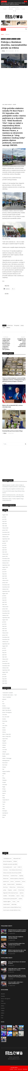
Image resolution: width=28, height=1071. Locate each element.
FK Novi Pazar (10, 325)
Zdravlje (4, 815)
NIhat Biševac (19, 884)
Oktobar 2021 (5, 641)
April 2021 (4, 654)
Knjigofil (4, 740)
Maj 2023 (4, 600)
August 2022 (5, 619)
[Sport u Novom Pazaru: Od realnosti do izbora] (4, 963)
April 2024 (4, 576)
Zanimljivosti (5, 813)
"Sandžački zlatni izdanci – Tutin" (9, 695)
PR (3, 775)
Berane (4, 705)
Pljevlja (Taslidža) (6, 771)
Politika (4, 773)
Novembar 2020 (6, 665)
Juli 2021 (4, 648)
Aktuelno (7, 34)
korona (12, 881)
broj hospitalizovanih (7, 867)
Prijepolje (4, 780)
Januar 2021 (5, 661)
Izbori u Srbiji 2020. (6, 734)
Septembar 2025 (6, 538)
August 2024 (5, 567)
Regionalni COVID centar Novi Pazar (10, 892)
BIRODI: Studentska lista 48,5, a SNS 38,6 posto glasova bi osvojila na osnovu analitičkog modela (13, 495)
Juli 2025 (4, 543)
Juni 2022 (4, 624)
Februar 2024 (5, 580)
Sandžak (4, 791)
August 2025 (5, 541)
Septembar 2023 (6, 591)
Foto (3, 723)
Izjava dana (5, 738)
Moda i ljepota (5, 754)
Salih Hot (21, 892)
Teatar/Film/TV (5, 799)
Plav (3, 769)
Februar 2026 (5, 528)
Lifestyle (4, 751)
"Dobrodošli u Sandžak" (7, 692)
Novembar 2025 (6, 534)
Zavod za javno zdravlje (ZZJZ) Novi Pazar (11, 910)
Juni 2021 (4, 650)
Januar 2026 (5, 530)
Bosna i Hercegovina (7, 712)
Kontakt (23, 9)
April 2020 (4, 681)
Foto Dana (4, 725)
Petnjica (4, 767)
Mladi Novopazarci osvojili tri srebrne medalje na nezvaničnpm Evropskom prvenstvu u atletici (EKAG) (13, 485)
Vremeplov (4, 810)
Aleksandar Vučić (16, 858)
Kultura (4, 747)
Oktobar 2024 (5, 563)
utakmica (8, 327)
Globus (3, 727)
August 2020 (5, 672)
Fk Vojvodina (16, 325)
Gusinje (4, 730)
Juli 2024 (4, 569)
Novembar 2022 (6, 613)
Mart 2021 (4, 657)
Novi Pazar (14, 38)
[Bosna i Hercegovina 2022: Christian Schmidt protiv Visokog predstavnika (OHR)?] (4, 977)
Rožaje (3, 789)
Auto (3, 703)
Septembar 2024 (6, 565)
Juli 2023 (4, 595)
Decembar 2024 (5, 558)
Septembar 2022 (6, 617)
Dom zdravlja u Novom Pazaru (15, 870)
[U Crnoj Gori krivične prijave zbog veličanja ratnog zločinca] (4, 945)
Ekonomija (4, 721)
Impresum (11, 9)
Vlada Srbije (13, 904)
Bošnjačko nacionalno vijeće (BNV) (10, 864)
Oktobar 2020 (5, 667)
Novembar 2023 (6, 587)
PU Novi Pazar (21, 890)
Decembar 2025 (5, 532)
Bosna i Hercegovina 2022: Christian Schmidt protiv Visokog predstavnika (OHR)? (17, 977)
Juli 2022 (4, 622)
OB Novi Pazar (12, 887)
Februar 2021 (5, 659)
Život (3, 817)
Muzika (4, 756)
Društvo (8, 38)
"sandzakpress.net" (7, 858)
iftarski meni (5, 878)
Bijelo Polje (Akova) (6, 710)
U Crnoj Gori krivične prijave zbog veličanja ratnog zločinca (13, 491)
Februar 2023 (5, 606)
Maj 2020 (4, 678)
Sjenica (4, 793)
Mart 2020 (4, 683)
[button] (24, 1)
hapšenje (21, 875)
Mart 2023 (4, 604)
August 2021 (5, 646)
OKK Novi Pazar (20, 887)
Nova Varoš (5, 762)
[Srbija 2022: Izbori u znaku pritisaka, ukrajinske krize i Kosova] (4, 970)
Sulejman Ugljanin (7, 901)
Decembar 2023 (5, 584)
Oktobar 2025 (5, 536)
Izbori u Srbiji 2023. (6, 736)
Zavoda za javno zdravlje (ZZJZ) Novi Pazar (12, 907)
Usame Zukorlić (6, 904)
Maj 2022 (4, 626)
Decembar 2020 (5, 663)
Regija (3, 786)
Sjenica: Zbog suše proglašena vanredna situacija (13, 488)
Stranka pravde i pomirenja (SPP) (10, 898)
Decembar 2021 (5, 637)
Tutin (3, 804)
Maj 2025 (4, 547)
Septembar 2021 (6, 643)
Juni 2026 (4, 519)
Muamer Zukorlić (10, 884)
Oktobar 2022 (5, 615)
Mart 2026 (4, 525)
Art (3, 701)
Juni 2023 (4, 598)
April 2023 (4, 602)
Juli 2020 (4, 674)
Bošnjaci (15, 861)
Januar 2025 (5, 556)
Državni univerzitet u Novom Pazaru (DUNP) (12, 872)
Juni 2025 (4, 545)
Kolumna (4, 743)
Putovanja (4, 784)
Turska (3, 802)
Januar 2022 (5, 635)
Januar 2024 (5, 582)
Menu (3, 29)
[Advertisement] (14, 88)
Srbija (3, 797)
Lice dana (4, 749)
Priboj (3, 778)
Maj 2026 (4, 521)
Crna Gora (4, 714)
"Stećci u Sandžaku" (6, 697)
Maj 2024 (4, 573)
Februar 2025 (5, 554)
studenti (20, 898)
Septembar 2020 (6, 670)
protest (15, 890)
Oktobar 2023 (5, 589)
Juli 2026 (4, 517)
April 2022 (4, 628)
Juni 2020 (4, 676)
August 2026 (5, 514)
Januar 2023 (5, 608)
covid (15, 867)
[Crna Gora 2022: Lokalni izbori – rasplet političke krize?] (4, 984)
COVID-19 (19, 867)
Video (3, 808)
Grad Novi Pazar (14, 875)
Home (2, 34)
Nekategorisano (5, 760)
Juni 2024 (4, 571)
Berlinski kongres (6, 708)
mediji (4, 884)
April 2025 (4, 549)
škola (4, 327)
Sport (19, 38)
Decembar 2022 (5, 611)
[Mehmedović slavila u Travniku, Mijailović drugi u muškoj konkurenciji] (3, 1035)
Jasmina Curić (6, 881)
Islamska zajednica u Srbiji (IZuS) (17, 878)
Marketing (17, 9)
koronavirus (17, 881)
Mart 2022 (4, 630)
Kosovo (23, 881)
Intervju (4, 732)
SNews (3, 51)
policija (22, 325)
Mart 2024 (4, 578)
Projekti (4, 782)
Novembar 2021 (6, 639)
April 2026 (4, 523)
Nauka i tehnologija (6, 758)
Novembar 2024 (6, 560)
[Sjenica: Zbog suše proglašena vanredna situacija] (4, 938)
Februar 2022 (5, 633)
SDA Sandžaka (12, 895)
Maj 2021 (4, 652)
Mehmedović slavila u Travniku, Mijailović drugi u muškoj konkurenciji (13, 499)
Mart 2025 (4, 552)
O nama (4, 9)
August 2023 (5, 593)
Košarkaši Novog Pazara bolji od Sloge (12, 431)
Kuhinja (4, 745)
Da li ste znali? (5, 716)
